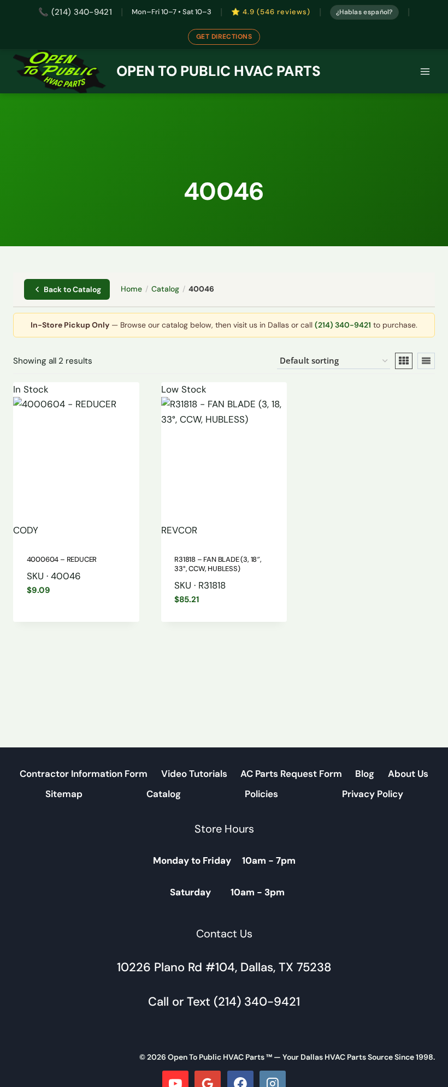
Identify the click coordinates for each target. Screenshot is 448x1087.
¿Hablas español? (364, 12)
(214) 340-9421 (343, 325)
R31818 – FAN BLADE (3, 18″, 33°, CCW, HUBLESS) (218, 564)
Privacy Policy (372, 794)
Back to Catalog (72, 289)
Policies (261, 794)
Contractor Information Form (84, 774)
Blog (364, 774)
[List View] (426, 361)
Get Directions (224, 36)
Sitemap (63, 794)
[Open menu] (425, 71)
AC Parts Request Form (291, 774)
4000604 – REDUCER (62, 559)
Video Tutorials (194, 774)
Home (131, 289)
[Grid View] (403, 361)
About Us (408, 774)
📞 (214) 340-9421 (75, 12)
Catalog (165, 289)
